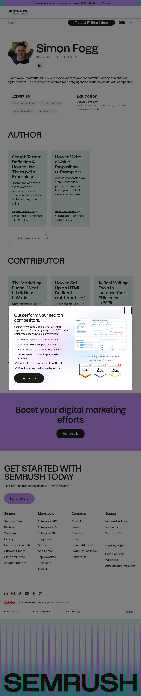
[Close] (128, 310)
